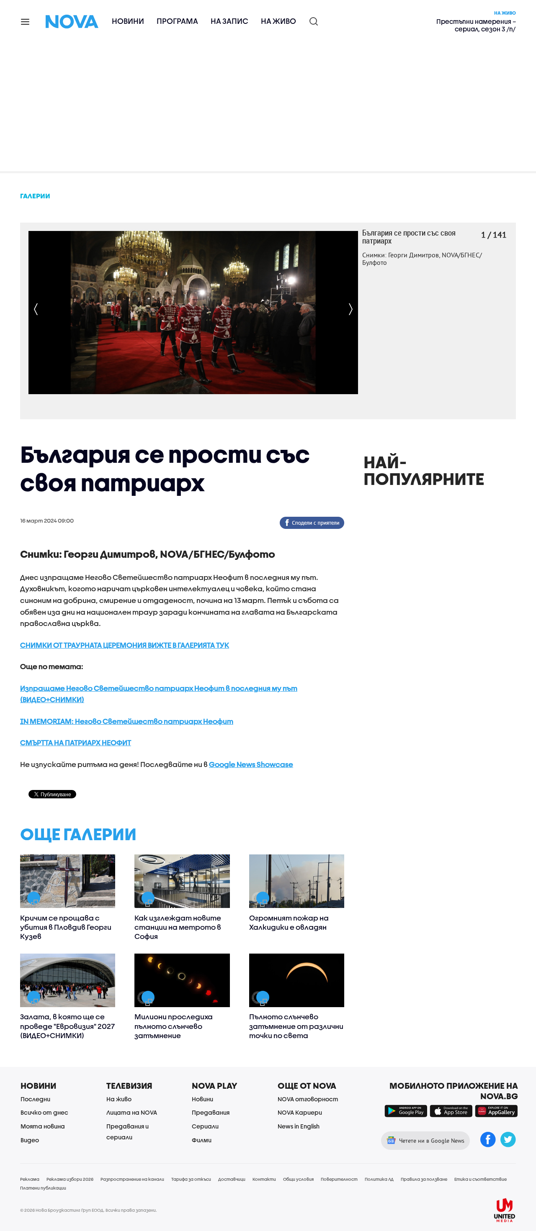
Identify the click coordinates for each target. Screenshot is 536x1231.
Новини (128, 21)
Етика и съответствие (480, 1179)
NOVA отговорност (308, 1099)
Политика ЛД (379, 1179)
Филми (201, 1140)
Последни (35, 1099)
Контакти (264, 1179)
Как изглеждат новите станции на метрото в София (177, 927)
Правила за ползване (424, 1179)
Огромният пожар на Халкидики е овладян (289, 922)
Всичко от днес (44, 1112)
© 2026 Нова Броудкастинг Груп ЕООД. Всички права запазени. (88, 1210)
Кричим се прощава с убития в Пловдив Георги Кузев (65, 927)
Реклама (29, 1179)
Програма (177, 21)
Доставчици (231, 1179)
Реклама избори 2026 (69, 1179)
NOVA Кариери (300, 1112)
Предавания (210, 1112)
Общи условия (298, 1179)
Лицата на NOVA (131, 1112)
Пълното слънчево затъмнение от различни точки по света (296, 1026)
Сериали (205, 1126)
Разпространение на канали (132, 1179)
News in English (299, 1126)
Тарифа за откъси (191, 1179)
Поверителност (339, 1179)
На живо (278, 21)
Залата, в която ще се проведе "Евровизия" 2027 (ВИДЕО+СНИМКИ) (67, 1026)
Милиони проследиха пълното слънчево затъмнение (173, 1026)
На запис (229, 21)
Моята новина (43, 1126)
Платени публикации (43, 1187)
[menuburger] (25, 21)
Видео (30, 1140)
